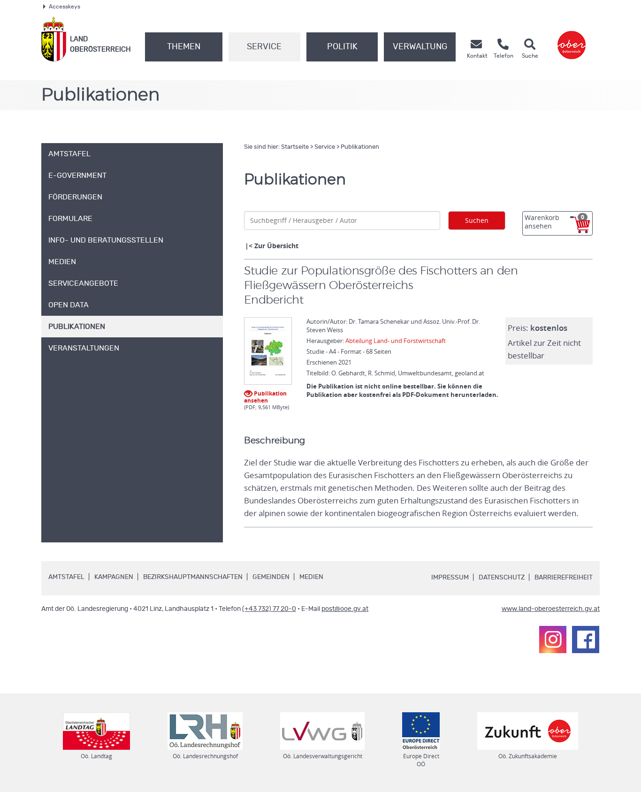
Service (264, 47)
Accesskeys (64, 6)
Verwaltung (420, 47)
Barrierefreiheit (563, 577)
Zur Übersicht (276, 245)
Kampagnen (113, 577)
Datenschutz (502, 577)
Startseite (295, 147)
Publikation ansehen (265, 396)
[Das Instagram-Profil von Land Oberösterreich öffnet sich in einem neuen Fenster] (553, 639)
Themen (183, 47)
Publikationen (360, 147)
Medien (311, 577)
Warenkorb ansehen (554, 221)
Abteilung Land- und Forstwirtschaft (395, 340)
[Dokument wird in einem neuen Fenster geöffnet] (268, 351)
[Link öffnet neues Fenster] (571, 39)
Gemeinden (271, 577)
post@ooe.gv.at (344, 609)
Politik (342, 47)
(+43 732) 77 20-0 (269, 609)
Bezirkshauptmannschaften (193, 577)
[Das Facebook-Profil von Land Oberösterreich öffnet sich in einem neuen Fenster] (586, 639)
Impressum (450, 577)
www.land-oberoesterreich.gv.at (551, 609)
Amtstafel (66, 577)
